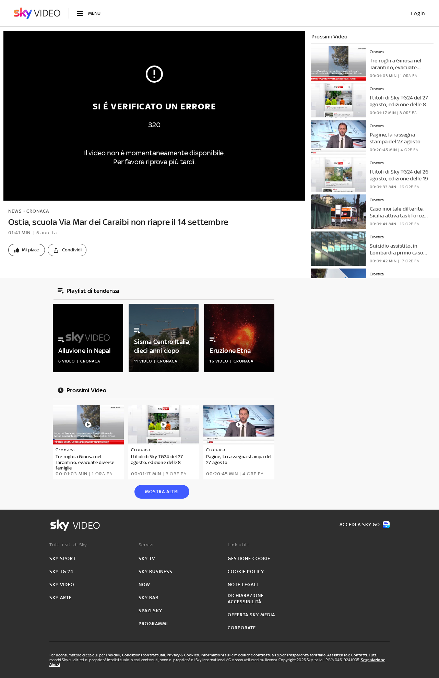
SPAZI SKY (150, 610)
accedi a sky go (360, 524)
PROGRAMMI (153, 623)
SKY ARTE (60, 597)
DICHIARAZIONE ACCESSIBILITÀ (246, 598)
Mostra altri (162, 491)
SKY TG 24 (61, 571)
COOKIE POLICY (246, 571)
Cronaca (37, 211)
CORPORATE (242, 627)
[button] (26, 250)
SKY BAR (148, 597)
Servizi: (147, 544)
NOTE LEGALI (243, 584)
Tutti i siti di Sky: (68, 544)
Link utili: (238, 544)
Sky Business (156, 571)
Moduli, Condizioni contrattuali (136, 655)
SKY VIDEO (61, 584)
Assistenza (337, 655)
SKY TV (147, 558)
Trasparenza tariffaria (305, 655)
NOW (144, 584)
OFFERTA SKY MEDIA (251, 614)
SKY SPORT (62, 558)
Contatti (359, 655)
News (15, 211)
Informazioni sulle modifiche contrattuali (238, 655)
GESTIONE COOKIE (249, 558)
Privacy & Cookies (183, 655)
